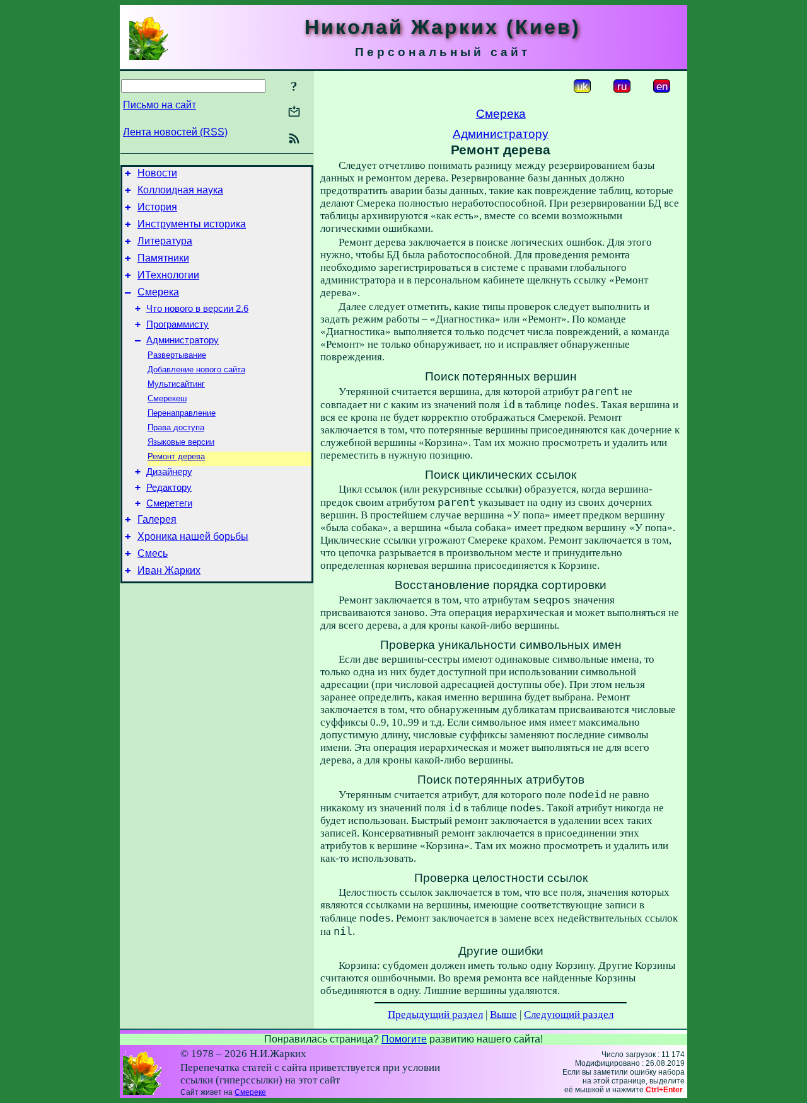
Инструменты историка (191, 224)
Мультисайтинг (176, 384)
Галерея (157, 519)
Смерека (158, 292)
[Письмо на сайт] (294, 112)
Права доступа (176, 427)
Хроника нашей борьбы (192, 536)
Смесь (152, 553)
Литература (164, 241)
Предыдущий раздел (435, 1014)
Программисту (177, 324)
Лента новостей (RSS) (175, 132)
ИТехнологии (168, 275)
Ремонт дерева (176, 456)
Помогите (404, 1039)
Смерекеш (167, 398)
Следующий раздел (568, 1014)
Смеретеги (169, 503)
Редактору (169, 488)
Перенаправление (182, 413)
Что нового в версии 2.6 (197, 309)
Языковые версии (181, 442)
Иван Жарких (168, 570)
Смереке (250, 1092)
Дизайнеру (169, 472)
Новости (157, 173)
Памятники (163, 258)
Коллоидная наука (180, 190)
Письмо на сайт (159, 105)
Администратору (182, 340)
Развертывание (177, 355)
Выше (503, 1014)
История (157, 207)
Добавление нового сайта (196, 369)
